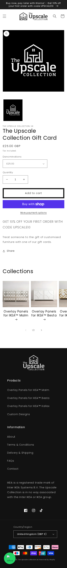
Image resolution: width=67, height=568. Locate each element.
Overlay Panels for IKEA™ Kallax (28, 406)
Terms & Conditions (20, 444)
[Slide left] (26, 330)
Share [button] (11, 251)
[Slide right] (41, 330)
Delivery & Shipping (20, 453)
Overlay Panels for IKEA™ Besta (44, 313)
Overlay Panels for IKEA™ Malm (15, 313)
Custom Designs (18, 414)
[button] (4, 16)
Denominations (12, 156)
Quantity (8, 172)
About (11, 436)
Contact (12, 469)
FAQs (10, 461)
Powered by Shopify (47, 560)
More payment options (33, 212)
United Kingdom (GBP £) (32, 534)
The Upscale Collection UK (28, 560)
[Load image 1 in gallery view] (13, 110)
